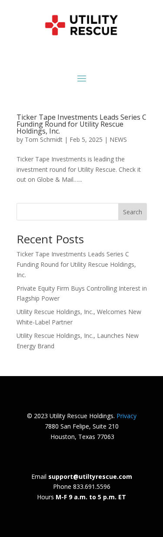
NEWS (118, 139)
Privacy (126, 416)
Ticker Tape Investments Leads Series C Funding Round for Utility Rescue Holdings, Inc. (81, 124)
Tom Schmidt (44, 139)
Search (132, 212)
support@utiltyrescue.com (90, 476)
